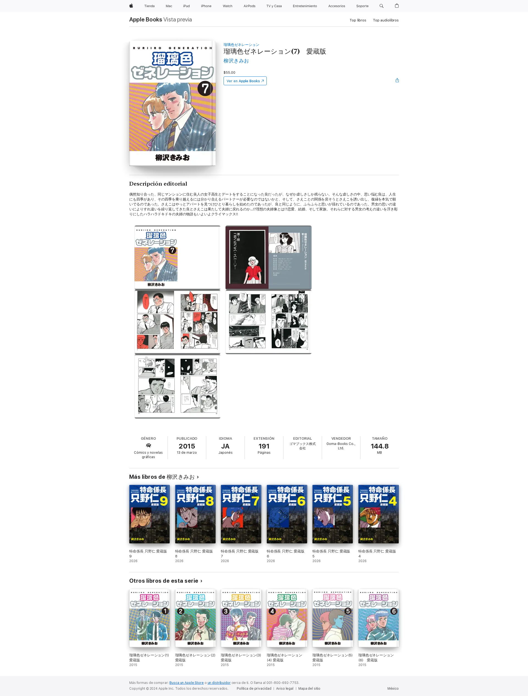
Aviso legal (284, 689)
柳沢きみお (236, 61)
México (393, 689)
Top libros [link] (358, 20)
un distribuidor (219, 683)
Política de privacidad (254, 689)
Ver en (243, 81)
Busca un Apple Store (186, 683)
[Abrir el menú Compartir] (397, 81)
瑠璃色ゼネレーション (241, 45)
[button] (381, 6)
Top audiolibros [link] (386, 20)
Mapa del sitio (309, 689)
